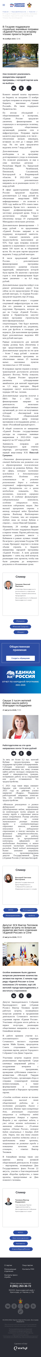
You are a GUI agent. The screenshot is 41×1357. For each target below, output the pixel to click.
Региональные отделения (10, 1270)
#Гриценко (20, 621)
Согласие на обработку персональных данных (20, 1337)
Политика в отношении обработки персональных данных (20, 1334)
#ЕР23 (10, 910)
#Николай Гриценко (20, 626)
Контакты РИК (28, 1269)
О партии (8, 1265)
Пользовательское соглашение (20, 1329)
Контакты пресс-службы (11, 1276)
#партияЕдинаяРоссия (21, 1249)
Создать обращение (20, 658)
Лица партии (27, 1265)
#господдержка (29, 910)
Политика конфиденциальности (20, 1331)
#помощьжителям (13, 915)
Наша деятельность (18, 12)
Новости (32, 12)
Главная (6, 12)
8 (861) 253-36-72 (20, 1285)
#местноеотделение (20, 1238)
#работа (31, 915)
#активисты (20, 1243)
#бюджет (20, 632)
